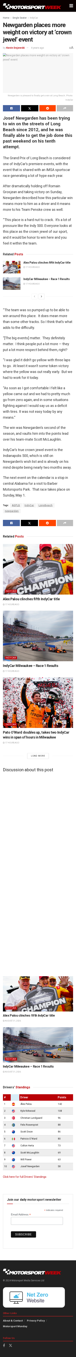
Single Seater (19, 17)
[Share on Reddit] (47, 108)
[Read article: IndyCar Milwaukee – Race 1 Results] (11, 283)
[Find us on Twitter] (10, 1345)
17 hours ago (32, 267)
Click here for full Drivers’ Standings (24, 1176)
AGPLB (16, 505)
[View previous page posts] (34, 296)
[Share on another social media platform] (65, 108)
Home (6, 17)
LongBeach (46, 505)
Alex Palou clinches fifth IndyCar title (47, 262)
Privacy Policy (36, 1320)
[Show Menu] (71, 6)
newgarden (12, 511)
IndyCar (34, 17)
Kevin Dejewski (15, 47)
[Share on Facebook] (11, 108)
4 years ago (37, 47)
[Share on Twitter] (29, 108)
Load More (38, 756)
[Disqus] (38, 824)
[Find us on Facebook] (4, 1345)
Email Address (21, 1214)
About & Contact (13, 1320)
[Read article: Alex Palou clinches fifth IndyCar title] (11, 267)
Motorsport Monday (15, 1326)
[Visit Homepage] (32, 6)
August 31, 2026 (13, 1021)
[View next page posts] (41, 296)
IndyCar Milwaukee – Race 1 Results (46, 279)
